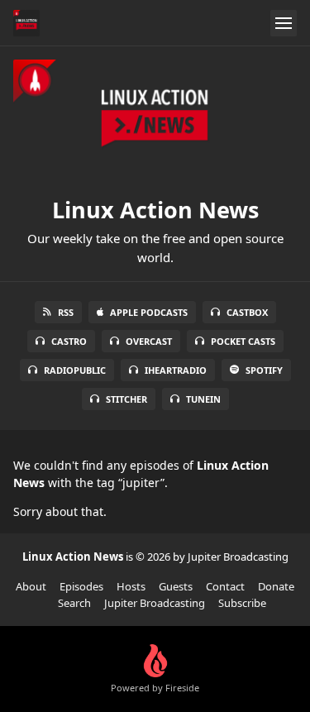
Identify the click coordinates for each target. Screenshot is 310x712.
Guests (176, 586)
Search (74, 602)
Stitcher (126, 399)
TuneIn (203, 399)
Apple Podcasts (149, 312)
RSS (66, 312)
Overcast (149, 341)
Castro (69, 341)
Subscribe (242, 602)
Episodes (81, 586)
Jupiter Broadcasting (154, 602)
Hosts (131, 586)
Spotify (264, 370)
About (31, 586)
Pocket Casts (243, 341)
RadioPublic (75, 370)
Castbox (247, 312)
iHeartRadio (176, 370)
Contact (225, 586)
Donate (276, 586)
